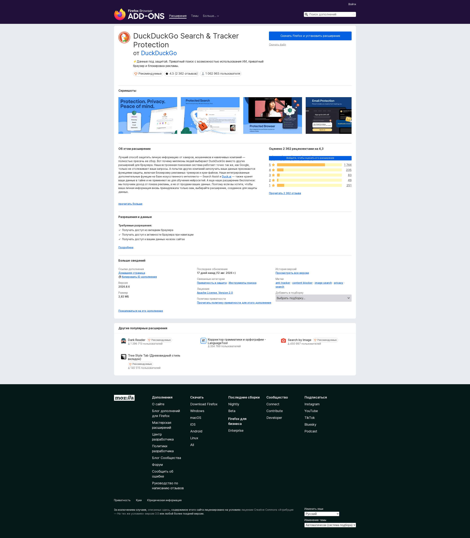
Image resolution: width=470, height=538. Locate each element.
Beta (231, 411)
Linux (194, 438)
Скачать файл (277, 44)
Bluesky (310, 424)
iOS (193, 424)
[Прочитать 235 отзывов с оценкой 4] (309, 169)
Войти (352, 4)
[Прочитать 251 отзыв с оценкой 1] (309, 185)
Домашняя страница (131, 272)
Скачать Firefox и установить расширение (310, 36)
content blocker (302, 282)
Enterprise (235, 430)
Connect (272, 404)
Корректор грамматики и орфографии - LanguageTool (237, 341)
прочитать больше (130, 203)
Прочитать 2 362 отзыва (285, 193)
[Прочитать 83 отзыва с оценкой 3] (309, 175)
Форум (157, 465)
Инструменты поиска (242, 282)
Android (196, 431)
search (280, 286)
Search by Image (299, 340)
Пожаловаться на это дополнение (140, 310)
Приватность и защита (212, 282)
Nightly (233, 404)
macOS (195, 418)
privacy (338, 282)
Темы (194, 16)
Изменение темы (315, 520)
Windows (197, 411)
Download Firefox (204, 404)
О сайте (158, 404)
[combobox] (330, 14)
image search (323, 282)
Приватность (122, 500)
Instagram (312, 404)
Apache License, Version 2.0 (215, 292)
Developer (274, 418)
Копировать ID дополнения (139, 276)
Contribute (274, 411)
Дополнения (162, 397)
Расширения (178, 16)
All (192, 445)
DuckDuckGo (159, 53)
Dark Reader (136, 340)
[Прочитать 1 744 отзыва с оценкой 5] (309, 164)
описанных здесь (159, 509)
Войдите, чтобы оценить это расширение (310, 158)
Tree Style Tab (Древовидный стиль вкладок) (154, 357)
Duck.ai (226, 176)
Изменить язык (313, 508)
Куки (139, 500)
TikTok (309, 418)
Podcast (310, 431)
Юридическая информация (164, 500)
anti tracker (283, 282)
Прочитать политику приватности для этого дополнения (234, 302)
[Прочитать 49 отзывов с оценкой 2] (309, 180)
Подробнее (125, 247)
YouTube (311, 411)
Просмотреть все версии (292, 272)
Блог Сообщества (166, 458)
